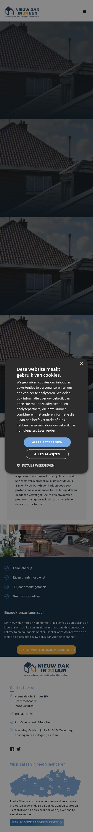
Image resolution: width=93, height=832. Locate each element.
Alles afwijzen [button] (47, 454)
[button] (36, 465)
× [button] (81, 363)
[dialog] (46, 416)
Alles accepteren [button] (47, 442)
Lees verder (46, 430)
